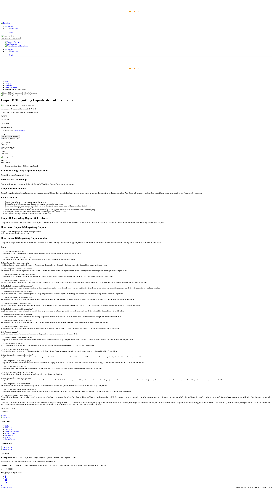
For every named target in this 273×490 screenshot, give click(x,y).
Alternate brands (19, 130)
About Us (8, 428)
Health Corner (10, 439)
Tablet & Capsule (11, 87)
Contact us (8, 429)
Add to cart (4, 415)
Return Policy (9, 435)
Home (7, 82)
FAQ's (7, 437)
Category (8, 83)
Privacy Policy (10, 433)
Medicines (8, 85)
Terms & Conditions (12, 431)
